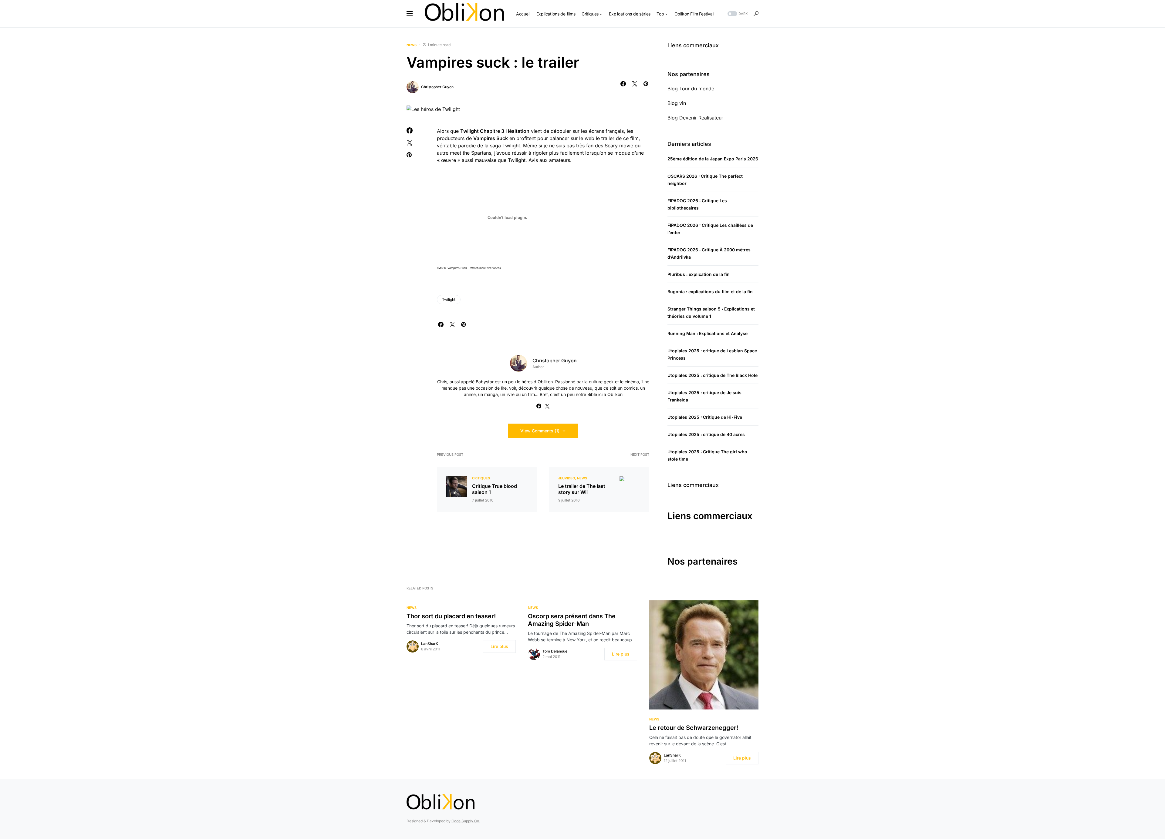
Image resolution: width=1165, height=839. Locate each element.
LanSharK (429, 643)
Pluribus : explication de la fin (698, 274)
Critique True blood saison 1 (494, 489)
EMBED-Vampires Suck (452, 268)
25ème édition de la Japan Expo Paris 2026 (712, 158)
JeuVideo (566, 478)
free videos (494, 268)
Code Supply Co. (465, 821)
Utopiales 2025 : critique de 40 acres (706, 434)
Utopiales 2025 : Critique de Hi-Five (704, 417)
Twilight (448, 299)
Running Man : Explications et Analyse (707, 333)
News (412, 45)
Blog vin (676, 103)
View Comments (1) (539, 430)
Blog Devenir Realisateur (695, 118)
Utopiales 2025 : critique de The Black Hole (712, 375)
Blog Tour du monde (690, 89)
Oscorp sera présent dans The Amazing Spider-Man (572, 619)
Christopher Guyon (437, 87)
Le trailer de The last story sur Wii (581, 489)
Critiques (481, 478)
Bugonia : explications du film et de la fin (710, 291)
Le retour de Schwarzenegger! (693, 727)
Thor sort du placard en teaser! (451, 616)
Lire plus (499, 646)
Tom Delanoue (554, 651)
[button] (410, 13)
